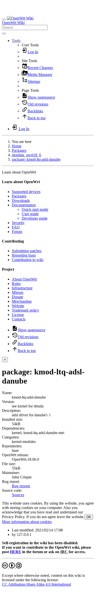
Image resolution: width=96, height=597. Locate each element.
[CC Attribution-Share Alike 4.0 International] (12, 567)
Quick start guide (35, 209)
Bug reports (21, 486)
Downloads (21, 200)
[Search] (4, 33)
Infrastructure (22, 288)
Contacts (18, 319)
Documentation (24, 205)
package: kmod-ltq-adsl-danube (36, 159)
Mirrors (17, 292)
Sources (18, 495)
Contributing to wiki (27, 260)
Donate (17, 297)
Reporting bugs (24, 255)
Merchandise (22, 301)
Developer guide (35, 218)
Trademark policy (25, 310)
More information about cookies (27, 522)
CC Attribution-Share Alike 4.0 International (36, 584)
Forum (17, 231)
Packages (19, 150)
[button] (16, 40)
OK (88, 517)
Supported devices (26, 192)
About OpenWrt (24, 279)
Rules (16, 283)
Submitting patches (26, 251)
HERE (15, 552)
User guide (30, 214)
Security (18, 223)
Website (18, 306)
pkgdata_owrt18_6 (26, 155)
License (18, 315)
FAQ (16, 227)
